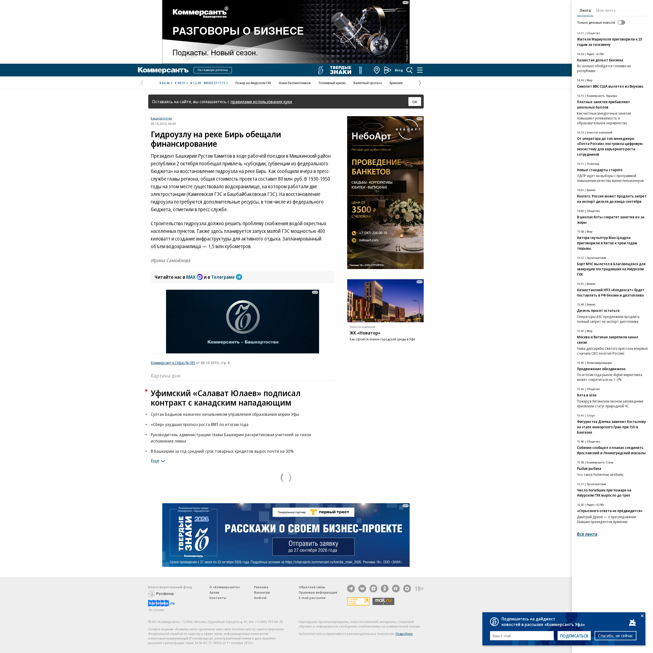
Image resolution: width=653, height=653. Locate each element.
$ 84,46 (164, 83)
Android (260, 597)
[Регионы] (377, 70)
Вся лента (587, 534)
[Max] (407, 588)
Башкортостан (161, 118)
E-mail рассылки (312, 597)
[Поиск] (409, 70)
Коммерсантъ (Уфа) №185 (173, 362)
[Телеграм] (351, 588)
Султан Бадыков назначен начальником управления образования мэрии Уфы (225, 414)
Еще (155, 461)
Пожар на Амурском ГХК (253, 83)
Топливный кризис (332, 83)
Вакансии (262, 592)
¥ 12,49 (196, 83)
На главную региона (213, 70)
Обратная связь (312, 587)
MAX (190, 277)
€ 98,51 (180, 83)
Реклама (261, 587)
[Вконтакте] (362, 588)
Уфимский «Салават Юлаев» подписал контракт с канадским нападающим (225, 397)
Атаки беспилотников (295, 83)
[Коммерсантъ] (163, 70)
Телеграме (223, 277)
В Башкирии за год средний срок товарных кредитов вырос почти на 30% (222, 451)
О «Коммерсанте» (224, 587)
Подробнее (404, 633)
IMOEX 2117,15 (214, 83)
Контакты (217, 597)
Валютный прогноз (368, 83)
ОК (414, 101)
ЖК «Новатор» (365, 333)
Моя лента (606, 10)
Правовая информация (318, 592)
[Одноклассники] (384, 588)
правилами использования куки (261, 101)
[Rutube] (396, 588)
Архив (214, 592)
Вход (399, 70)
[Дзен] (373, 588)
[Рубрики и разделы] (420, 70)
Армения (396, 83)
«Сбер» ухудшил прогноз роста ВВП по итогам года (199, 424)
